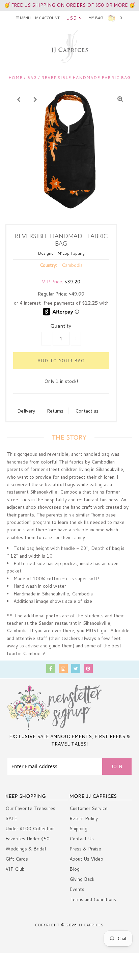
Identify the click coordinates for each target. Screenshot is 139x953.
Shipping (78, 828)
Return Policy (84, 818)
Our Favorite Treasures (30, 808)
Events (77, 889)
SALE (11, 818)
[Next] (35, 99)
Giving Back (82, 879)
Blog (75, 869)
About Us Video (86, 859)
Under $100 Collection (30, 828)
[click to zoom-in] (120, 99)
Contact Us (82, 838)
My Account (47, 18)
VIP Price (52, 281)
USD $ (74, 18)
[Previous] (18, 99)
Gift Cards (16, 859)
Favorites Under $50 (27, 838)
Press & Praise (85, 848)
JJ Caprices (91, 925)
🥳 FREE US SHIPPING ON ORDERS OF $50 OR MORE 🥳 (69, 5)
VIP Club (15, 869)
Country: (48, 265)
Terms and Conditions (93, 899)
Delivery (26, 411)
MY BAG (105, 18)
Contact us (87, 411)
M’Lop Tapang (71, 253)
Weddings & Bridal (25, 848)
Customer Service (89, 808)
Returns (55, 411)
